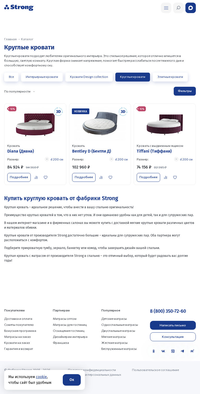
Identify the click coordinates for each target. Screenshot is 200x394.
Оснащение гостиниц (68, 330)
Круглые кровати (132, 76)
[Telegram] (182, 351)
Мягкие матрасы (113, 336)
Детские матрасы (114, 318)
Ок (72, 380)
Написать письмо (173, 325)
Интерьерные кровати (42, 76)
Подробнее (19, 177)
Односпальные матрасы (119, 324)
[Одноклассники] (153, 351)
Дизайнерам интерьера (70, 336)
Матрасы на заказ (17, 336)
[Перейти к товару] (35, 144)
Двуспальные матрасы (118, 330)
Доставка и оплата (18, 318)
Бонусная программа (20, 330)
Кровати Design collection (89, 76)
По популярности (17, 91)
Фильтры (185, 90)
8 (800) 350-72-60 (168, 311)
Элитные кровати (170, 76)
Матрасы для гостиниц (70, 324)
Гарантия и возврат (18, 348)
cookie (41, 377)
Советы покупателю (19, 324)
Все (11, 76)
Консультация (173, 336)
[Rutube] (192, 351)
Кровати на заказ (17, 342)
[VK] (163, 351)
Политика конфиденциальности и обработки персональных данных (94, 372)
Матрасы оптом (65, 318)
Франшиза (61, 342)
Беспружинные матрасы (119, 348)
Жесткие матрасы (114, 342)
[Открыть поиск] (166, 8)
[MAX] (173, 351)
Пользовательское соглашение (155, 370)
